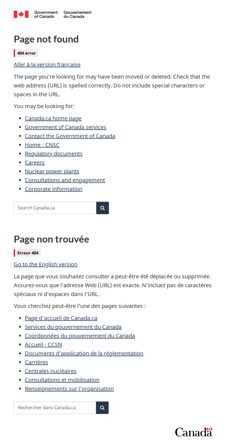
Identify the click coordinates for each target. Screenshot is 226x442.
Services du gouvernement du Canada (73, 327)
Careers (35, 162)
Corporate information (53, 189)
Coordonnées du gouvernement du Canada (80, 335)
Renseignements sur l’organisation (69, 388)
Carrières (36, 362)
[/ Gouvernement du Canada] (53, 14)
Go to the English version (45, 264)
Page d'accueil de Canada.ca (61, 318)
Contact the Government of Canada (70, 136)
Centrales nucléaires (51, 371)
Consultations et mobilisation (62, 380)
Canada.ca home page (53, 118)
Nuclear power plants (52, 171)
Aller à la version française (47, 64)
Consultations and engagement (65, 180)
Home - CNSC (42, 144)
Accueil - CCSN (43, 344)
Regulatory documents (54, 153)
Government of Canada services (65, 127)
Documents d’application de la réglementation (84, 353)
